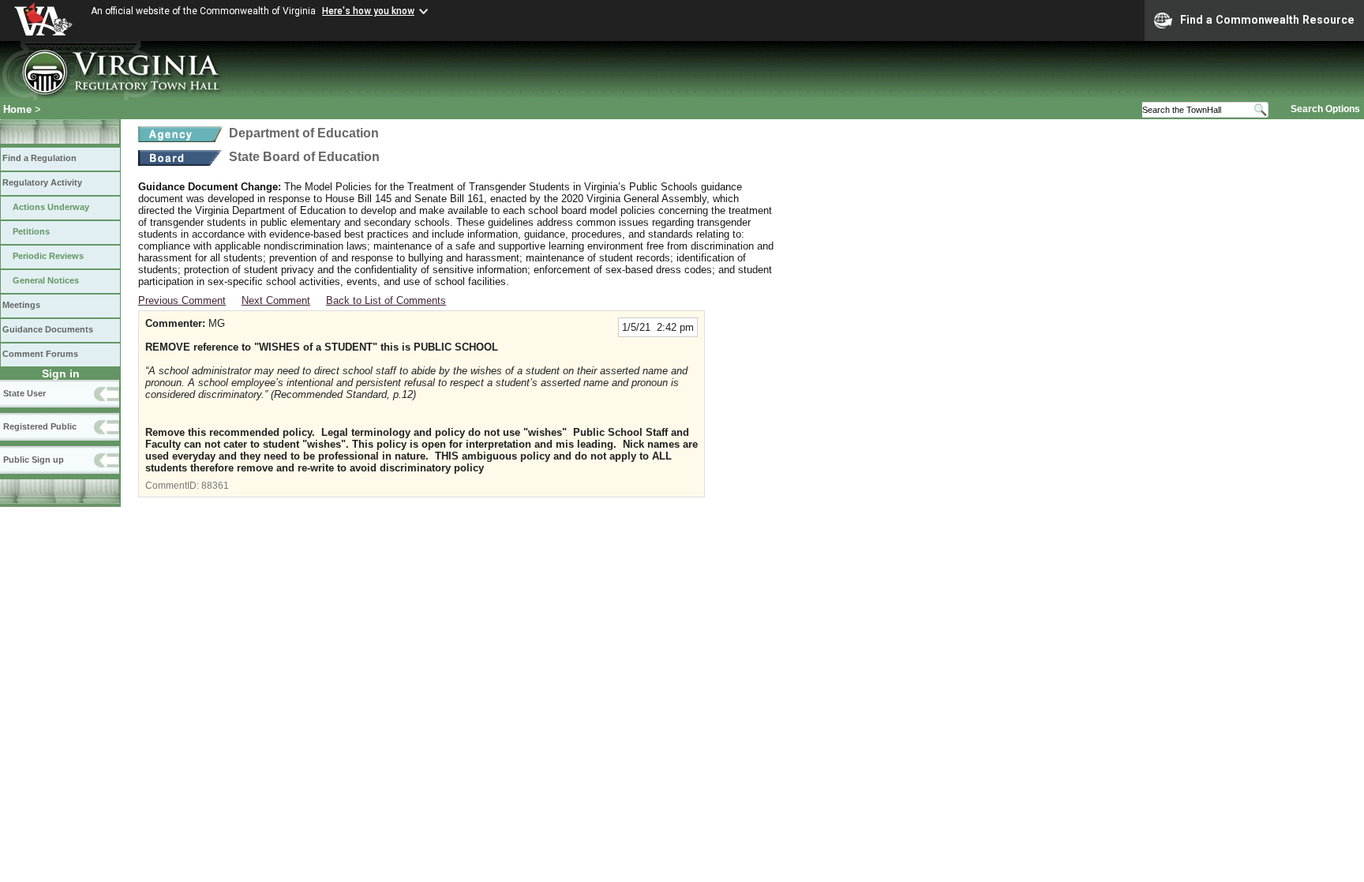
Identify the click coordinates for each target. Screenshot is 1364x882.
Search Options (1325, 109)
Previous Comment (182, 300)
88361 (215, 485)
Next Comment (276, 300)
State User (24, 393)
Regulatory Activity (42, 182)
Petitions (31, 231)
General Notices (46, 280)
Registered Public (40, 426)
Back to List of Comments (386, 300)
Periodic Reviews (48, 256)
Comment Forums (40, 353)
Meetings (21, 305)
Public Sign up (33, 459)
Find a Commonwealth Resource (1267, 19)
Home (17, 109)
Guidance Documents (47, 329)
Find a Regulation (39, 158)
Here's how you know (368, 11)
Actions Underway (51, 207)
